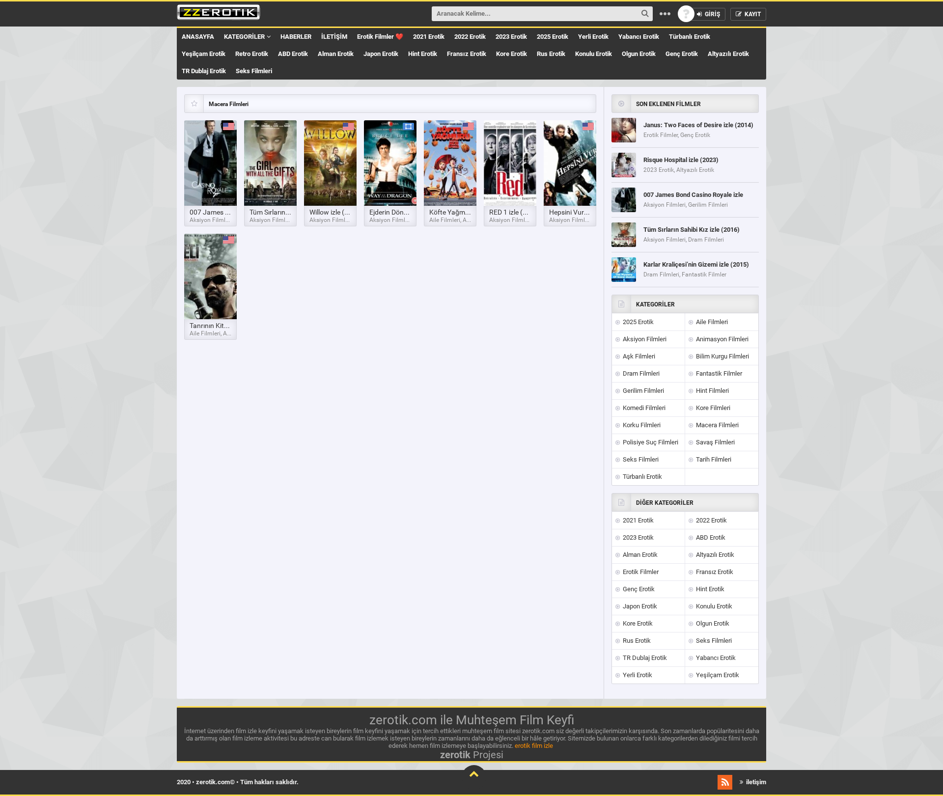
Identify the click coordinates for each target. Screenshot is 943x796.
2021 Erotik (428, 36)
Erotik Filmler (640, 572)
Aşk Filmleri (638, 356)
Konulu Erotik (593, 53)
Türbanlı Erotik (689, 36)
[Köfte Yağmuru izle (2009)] (450, 163)
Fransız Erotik (466, 53)
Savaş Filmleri (714, 442)
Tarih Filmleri (712, 459)
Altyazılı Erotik (728, 53)
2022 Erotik (470, 36)
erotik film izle (534, 745)
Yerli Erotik (593, 36)
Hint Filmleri (711, 390)
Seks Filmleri (254, 71)
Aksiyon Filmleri (643, 339)
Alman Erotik (336, 53)
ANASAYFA (198, 36)
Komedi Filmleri (643, 408)
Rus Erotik (551, 53)
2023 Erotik (511, 36)
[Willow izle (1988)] (330, 163)
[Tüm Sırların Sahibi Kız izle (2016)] (270, 163)
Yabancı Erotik (638, 36)
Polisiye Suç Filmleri (649, 442)
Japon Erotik (380, 53)
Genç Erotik (682, 53)
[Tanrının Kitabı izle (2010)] (210, 276)
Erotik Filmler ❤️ (380, 36)
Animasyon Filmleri (721, 339)
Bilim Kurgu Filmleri (721, 356)
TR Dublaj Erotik (204, 71)
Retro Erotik (251, 53)
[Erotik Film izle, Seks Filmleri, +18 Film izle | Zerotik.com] (218, 14)
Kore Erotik (511, 53)
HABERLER (295, 36)
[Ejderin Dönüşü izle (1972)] (390, 163)
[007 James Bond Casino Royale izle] (210, 163)
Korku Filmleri (641, 425)
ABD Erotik (293, 53)
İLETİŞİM (334, 36)
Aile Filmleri (711, 322)
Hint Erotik (422, 53)
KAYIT (752, 14)
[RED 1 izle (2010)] (510, 163)
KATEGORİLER (244, 36)
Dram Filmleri (640, 373)
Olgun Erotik (639, 53)
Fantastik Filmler (718, 373)
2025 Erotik (552, 36)
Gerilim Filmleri (642, 390)
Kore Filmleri (712, 408)
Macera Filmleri (716, 425)
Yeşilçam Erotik (203, 53)
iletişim (755, 782)
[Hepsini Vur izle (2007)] (570, 163)
